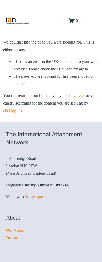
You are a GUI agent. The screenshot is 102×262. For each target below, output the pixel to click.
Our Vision (15, 230)
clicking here (73, 95)
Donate (12, 238)
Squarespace (35, 196)
